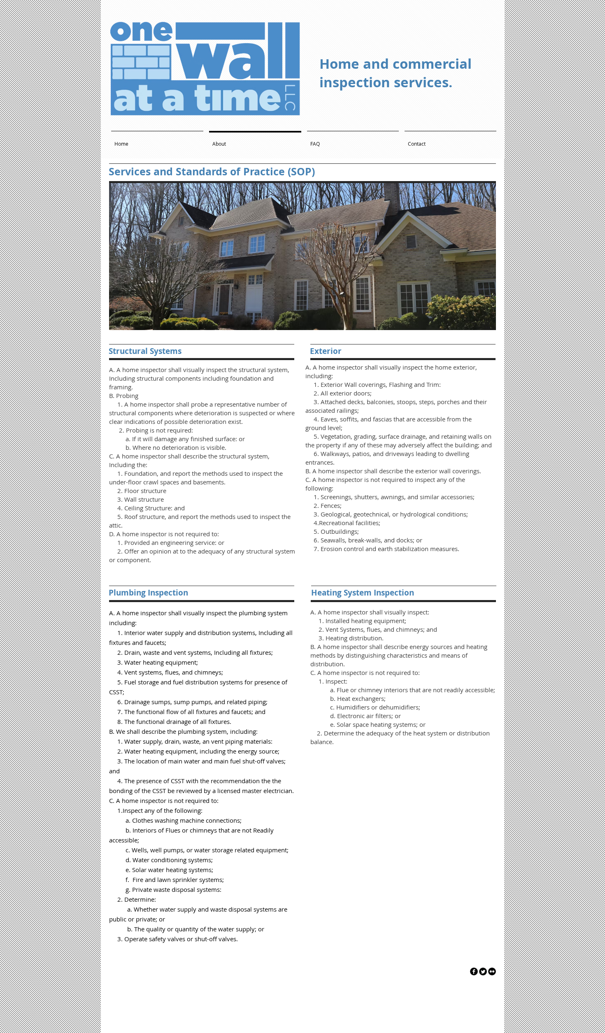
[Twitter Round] (483, 971)
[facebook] (474, 971)
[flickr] (492, 971)
